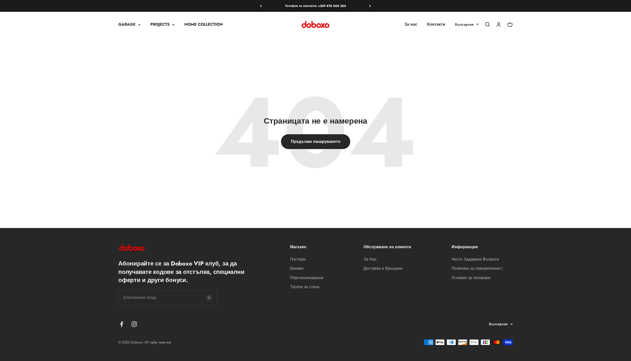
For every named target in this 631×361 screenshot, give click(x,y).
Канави (296, 268)
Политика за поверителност (477, 268)
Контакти (436, 24)
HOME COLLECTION (203, 24)
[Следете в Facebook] (121, 324)
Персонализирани (306, 278)
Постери (298, 259)
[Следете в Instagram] (134, 324)
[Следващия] (370, 5)
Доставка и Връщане (383, 268)
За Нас (370, 259)
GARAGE (127, 24)
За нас (410, 24)
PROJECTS (160, 24)
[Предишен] (261, 5)
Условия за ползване (471, 278)
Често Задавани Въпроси (475, 259)
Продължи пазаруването (315, 141)
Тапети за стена (304, 287)
